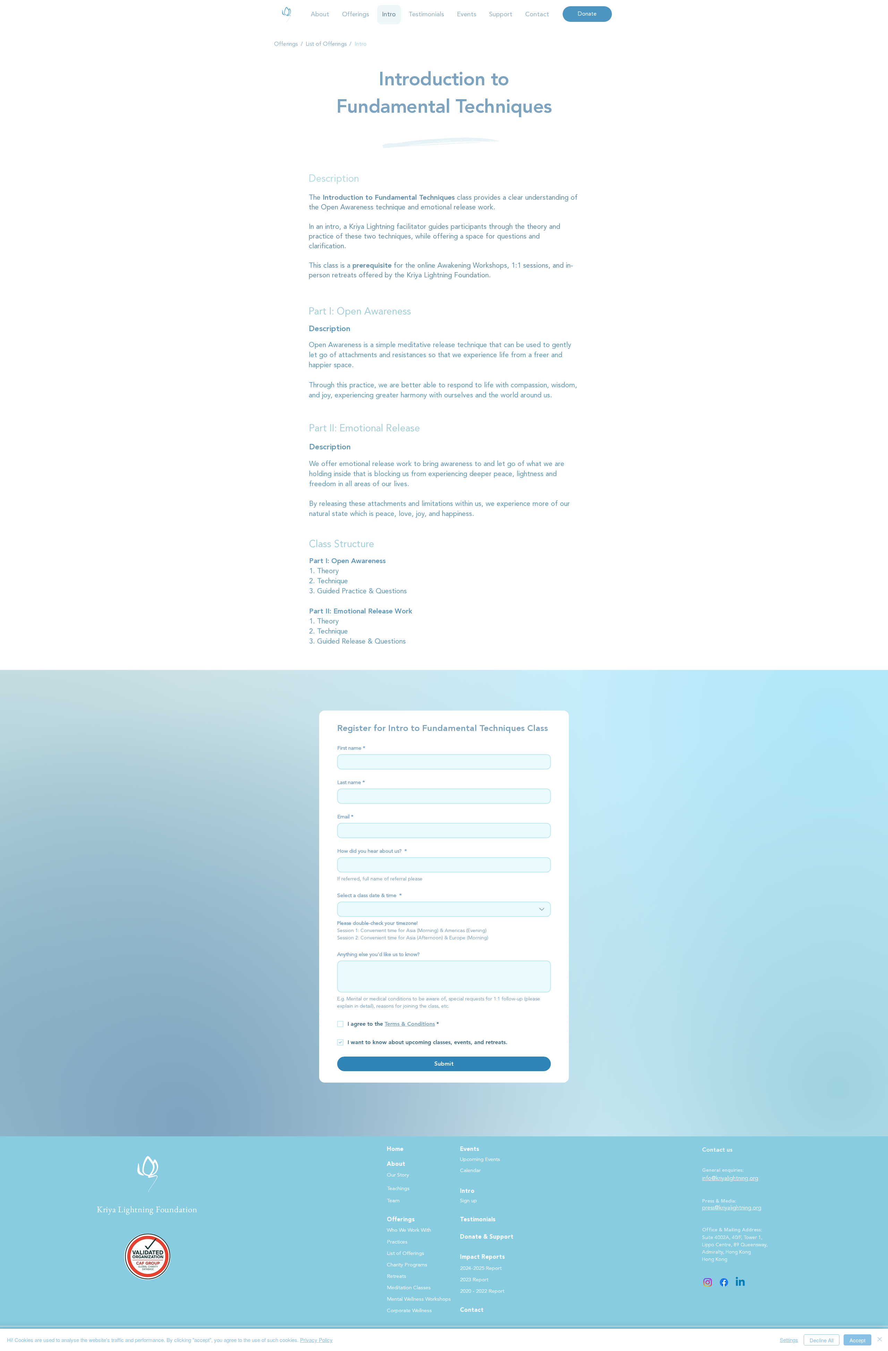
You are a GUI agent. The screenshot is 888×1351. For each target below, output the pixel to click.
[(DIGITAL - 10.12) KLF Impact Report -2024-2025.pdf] (286, 14)
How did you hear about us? (372, 851)
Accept (857, 1340)
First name (351, 748)
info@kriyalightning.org (730, 1178)
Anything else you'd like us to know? (378, 955)
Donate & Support (486, 1236)
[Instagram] (707, 1282)
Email (345, 817)
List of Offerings (327, 44)
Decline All (822, 1340)
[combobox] (444, 909)
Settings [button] (789, 1339)
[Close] (880, 1339)
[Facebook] (723, 1282)
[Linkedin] (740, 1282)
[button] (320, 14)
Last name (351, 783)
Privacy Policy (316, 1339)
